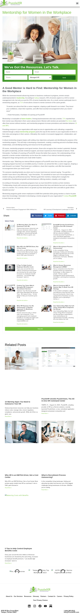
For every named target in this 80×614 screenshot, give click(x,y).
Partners (43, 596)
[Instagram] (34, 606)
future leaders (26, 118)
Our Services (18, 596)
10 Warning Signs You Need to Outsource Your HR (27, 225)
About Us (9, 596)
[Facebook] (40, 606)
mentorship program (27, 132)
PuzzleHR (69, 196)
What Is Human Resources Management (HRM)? (62, 266)
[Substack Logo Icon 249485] (50, 606)
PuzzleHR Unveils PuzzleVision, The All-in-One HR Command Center (63, 226)
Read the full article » (22, 238)
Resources (27, 596)
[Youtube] (45, 606)
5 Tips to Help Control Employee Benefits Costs (25, 266)
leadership (21, 98)
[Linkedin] (29, 606)
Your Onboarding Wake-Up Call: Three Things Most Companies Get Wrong (63, 307)
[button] (77, 3)
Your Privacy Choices (40, 600)
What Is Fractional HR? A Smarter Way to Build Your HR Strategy (63, 287)
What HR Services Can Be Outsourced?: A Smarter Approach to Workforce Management (25, 308)
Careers (59, 596)
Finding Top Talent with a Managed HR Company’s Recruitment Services (25, 287)
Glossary (36, 596)
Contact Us (51, 596)
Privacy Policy (68, 596)
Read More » (8, 416)
